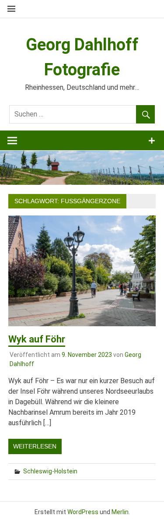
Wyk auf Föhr (36, 339)
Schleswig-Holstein (50, 471)
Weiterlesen (34, 446)
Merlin (120, 511)
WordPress (82, 511)
